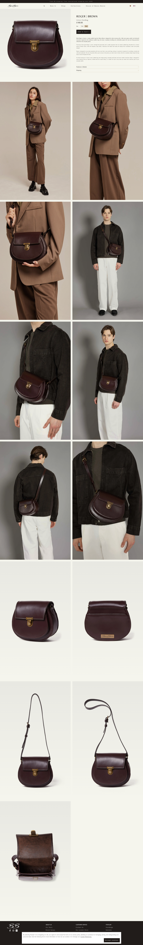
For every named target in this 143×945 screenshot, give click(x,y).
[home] (13, 6)
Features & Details (81, 67)
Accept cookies (111, 940)
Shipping (78, 70)
